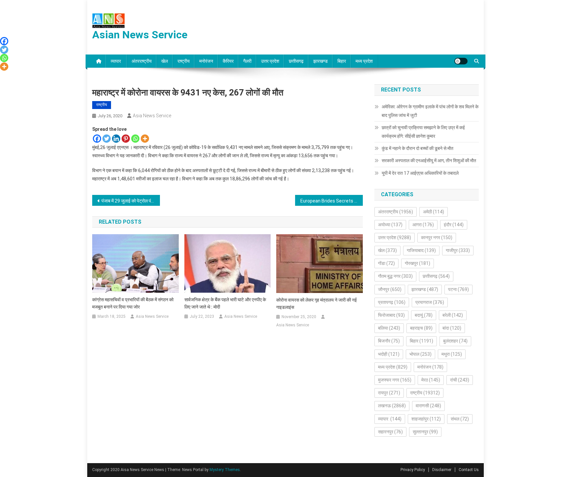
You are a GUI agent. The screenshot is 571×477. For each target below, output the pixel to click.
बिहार (341, 61)
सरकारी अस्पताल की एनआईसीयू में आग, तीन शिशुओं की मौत (429, 160)
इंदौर (454, 224)
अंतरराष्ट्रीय (142, 61)
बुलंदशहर (455, 341)
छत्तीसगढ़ (296, 61)
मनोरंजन (206, 61)
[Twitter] (106, 138)
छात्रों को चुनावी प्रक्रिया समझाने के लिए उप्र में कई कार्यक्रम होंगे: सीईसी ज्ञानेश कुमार (423, 132)
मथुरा (451, 354)
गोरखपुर (417, 263)
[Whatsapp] (135, 138)
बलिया (389, 328)
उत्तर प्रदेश (270, 61)
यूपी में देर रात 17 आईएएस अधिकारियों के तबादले (420, 173)
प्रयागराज (429, 302)
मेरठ (430, 380)
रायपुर (389, 392)
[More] (145, 138)
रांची (459, 380)
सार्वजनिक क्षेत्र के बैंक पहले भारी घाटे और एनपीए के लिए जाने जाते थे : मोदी (225, 303)
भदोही (389, 354)
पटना (458, 289)
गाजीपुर (458, 250)
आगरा (423, 224)
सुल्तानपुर (425, 431)
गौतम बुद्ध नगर (395, 276)
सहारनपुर (390, 431)
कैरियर (228, 61)
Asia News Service (152, 115)
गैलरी (247, 61)
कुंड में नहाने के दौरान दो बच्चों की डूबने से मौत (417, 148)
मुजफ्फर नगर (394, 380)
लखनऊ (392, 405)
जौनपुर (389, 289)
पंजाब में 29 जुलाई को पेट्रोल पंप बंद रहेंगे (130, 200)
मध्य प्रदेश (364, 61)
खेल (164, 61)
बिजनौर (389, 341)
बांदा (451, 328)
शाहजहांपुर (426, 419)
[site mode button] (461, 61)
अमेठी (433, 211)
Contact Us (469, 469)
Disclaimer (441, 469)
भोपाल (420, 354)
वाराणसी (428, 405)
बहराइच (421, 328)
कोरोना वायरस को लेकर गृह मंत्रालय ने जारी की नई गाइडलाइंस (316, 303)
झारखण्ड (320, 61)
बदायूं (424, 315)
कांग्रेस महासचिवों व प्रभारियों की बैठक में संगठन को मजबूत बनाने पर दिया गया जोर (132, 303)
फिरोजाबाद (391, 315)
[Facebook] (97, 138)
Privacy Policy (412, 469)
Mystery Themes (224, 469)
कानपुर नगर (436, 237)
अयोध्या (390, 224)
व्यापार (116, 61)
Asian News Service (139, 34)
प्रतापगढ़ (391, 302)
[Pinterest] (126, 138)
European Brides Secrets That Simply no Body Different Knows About (331, 200)
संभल (460, 419)
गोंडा (386, 263)
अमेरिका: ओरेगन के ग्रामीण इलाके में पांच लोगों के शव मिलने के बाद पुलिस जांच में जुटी (430, 111)
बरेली (452, 315)
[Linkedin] (116, 138)
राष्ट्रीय (183, 61)
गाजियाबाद (421, 250)
